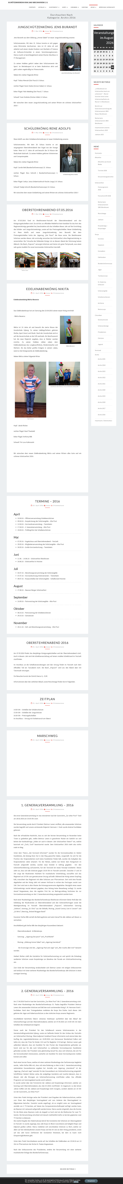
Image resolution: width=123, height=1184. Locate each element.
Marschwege (102, 213)
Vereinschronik (103, 320)
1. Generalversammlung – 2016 (47, 805)
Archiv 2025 (101, 359)
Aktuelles (41, 7)
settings (76, 1182)
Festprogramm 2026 (103, 188)
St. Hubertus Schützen (102, 283)
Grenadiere (101, 251)
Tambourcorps (103, 276)
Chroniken (74, 7)
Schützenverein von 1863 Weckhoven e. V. (28, 2)
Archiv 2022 (101, 377)
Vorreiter (101, 239)
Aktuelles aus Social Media (104, 163)
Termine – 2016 (47, 501)
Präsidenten (102, 332)
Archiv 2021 (101, 384)
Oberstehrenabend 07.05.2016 (47, 210)
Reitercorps (102, 309)
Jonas (47, 31)
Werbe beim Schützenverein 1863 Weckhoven (101, 120)
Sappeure (101, 245)
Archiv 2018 (101, 402)
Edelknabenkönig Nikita (47, 289)
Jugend (100, 344)
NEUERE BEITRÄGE (67, 1169)
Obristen (101, 338)
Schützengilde (102, 291)
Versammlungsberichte (105, 177)
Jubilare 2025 (99, 134)
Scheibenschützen (104, 297)
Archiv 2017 (101, 408)
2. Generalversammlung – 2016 (47, 991)
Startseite (32, 7)
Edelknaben (102, 257)
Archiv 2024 (101, 365)
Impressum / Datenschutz (107, 7)
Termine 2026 (102, 170)
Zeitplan (47, 699)
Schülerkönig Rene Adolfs (47, 128)
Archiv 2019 (101, 396)
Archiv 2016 (101, 415)
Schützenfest (53, 7)
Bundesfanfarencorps (105, 263)
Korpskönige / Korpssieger (102, 227)
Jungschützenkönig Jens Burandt (47, 27)
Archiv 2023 (101, 371)
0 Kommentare (57, 31)
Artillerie (101, 303)
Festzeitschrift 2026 (104, 196)
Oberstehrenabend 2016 (47, 642)
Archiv (93, 7)
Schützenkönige (103, 326)
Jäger (100, 270)
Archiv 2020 (101, 390)
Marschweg (47, 736)
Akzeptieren (91, 1181)
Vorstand (85, 7)
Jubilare (100, 220)
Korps (64, 7)
